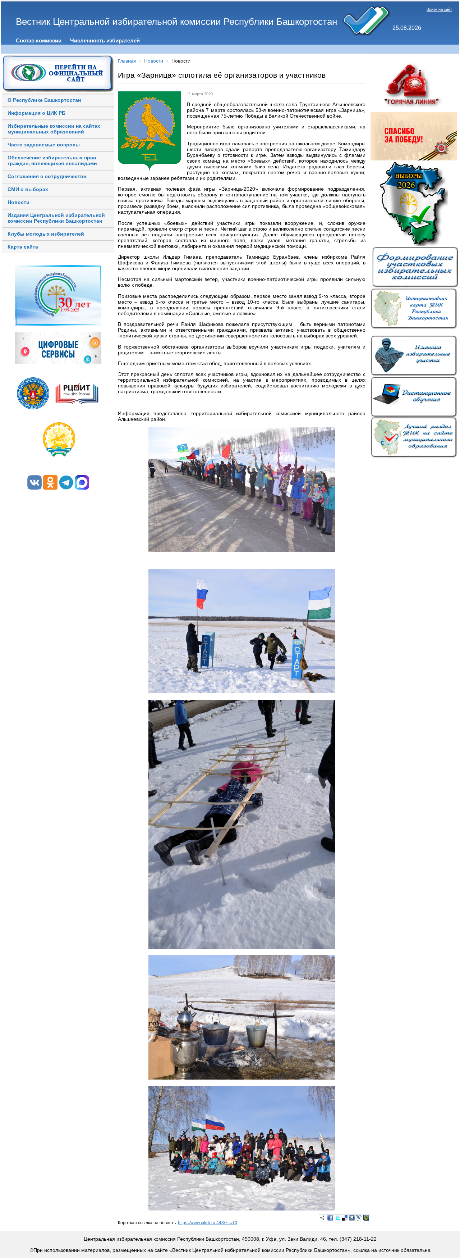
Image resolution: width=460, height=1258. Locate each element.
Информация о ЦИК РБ (36, 113)
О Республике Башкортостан (44, 100)
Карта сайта (23, 247)
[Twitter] (337, 1218)
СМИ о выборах (28, 189)
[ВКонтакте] (352, 1218)
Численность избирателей (105, 40)
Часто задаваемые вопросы (44, 144)
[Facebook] (330, 1218)
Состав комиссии (38, 40)
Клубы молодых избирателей (46, 234)
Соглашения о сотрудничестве (47, 176)
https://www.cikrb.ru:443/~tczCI (207, 1222)
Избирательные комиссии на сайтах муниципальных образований (54, 129)
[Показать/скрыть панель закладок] (322, 1217)
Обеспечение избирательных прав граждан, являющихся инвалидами (52, 160)
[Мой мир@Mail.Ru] (366, 1218)
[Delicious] (345, 1218)
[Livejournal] (359, 1218)
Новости (18, 202)
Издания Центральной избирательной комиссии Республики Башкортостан (56, 218)
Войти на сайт (439, 9)
